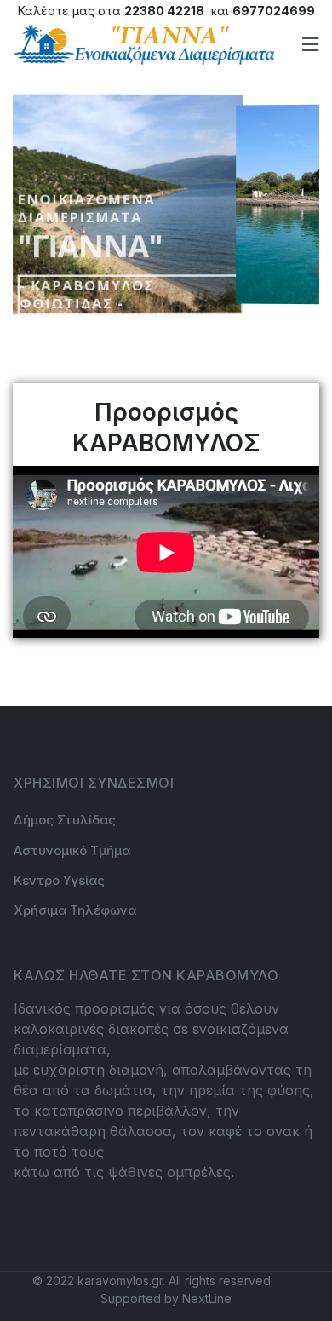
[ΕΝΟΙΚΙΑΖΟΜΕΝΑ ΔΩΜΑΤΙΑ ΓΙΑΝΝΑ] (144, 44)
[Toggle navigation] (310, 44)
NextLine (207, 1298)
